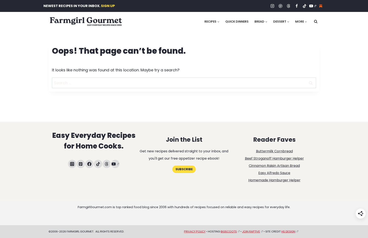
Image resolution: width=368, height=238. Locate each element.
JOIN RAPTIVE (251, 231)
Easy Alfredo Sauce (274, 172)
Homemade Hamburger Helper (274, 180)
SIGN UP (108, 5)
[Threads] (288, 6)
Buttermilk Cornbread (274, 151)
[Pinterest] (280, 6)
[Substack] (321, 6)
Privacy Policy (195, 231)
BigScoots (229, 231)
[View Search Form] (315, 21)
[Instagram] (272, 6)
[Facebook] (296, 6)
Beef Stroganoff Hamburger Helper (274, 158)
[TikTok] (304, 6)
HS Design (288, 231)
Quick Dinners (237, 21)
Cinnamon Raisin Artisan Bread (274, 165)
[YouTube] (312, 6)
